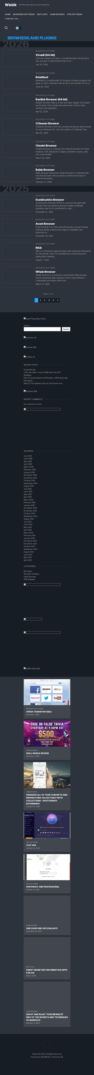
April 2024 (28, 530)
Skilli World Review (37, 753)
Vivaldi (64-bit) (45, 55)
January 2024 (29, 538)
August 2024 (29, 519)
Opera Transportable (39, 711)
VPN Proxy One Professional (42, 887)
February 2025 (29, 502)
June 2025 (28, 491)
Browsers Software (24, 14)
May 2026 (28, 461)
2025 (15, 189)
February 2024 (29, 535)
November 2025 (30, 478)
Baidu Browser (45, 169)
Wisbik (10, 5)
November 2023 (30, 544)
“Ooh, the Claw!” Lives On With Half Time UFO (42, 372)
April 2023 (28, 560)
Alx (61, 1057)
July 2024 (28, 522)
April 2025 (28, 497)
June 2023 (28, 555)
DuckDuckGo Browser (50, 199)
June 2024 (28, 524)
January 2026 (29, 472)
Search (26, 326)
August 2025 (29, 486)
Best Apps (42, 14)
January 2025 (29, 505)
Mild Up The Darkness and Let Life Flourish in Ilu (43, 383)
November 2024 (30, 511)
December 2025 (30, 475)
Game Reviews (57, 14)
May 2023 (28, 557)
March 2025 (28, 500)
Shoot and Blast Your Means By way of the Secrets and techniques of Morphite (47, 1017)
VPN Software (74, 14)
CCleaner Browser (47, 123)
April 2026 (28, 464)
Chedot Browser (46, 145)
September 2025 (30, 483)
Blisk (39, 247)
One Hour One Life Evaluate (42, 928)
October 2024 (29, 513)
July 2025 (28, 489)
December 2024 (30, 508)
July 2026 (28, 456)
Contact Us (11, 19)
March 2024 (28, 533)
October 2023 (29, 546)
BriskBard (42, 77)
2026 (15, 44)
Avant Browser (45, 223)
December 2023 (30, 541)
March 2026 (28, 467)
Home (8, 14)
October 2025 (29, 480)
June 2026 (28, 459)
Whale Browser (45, 271)
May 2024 (28, 527)
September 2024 (30, 516)
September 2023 (30, 549)
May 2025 (28, 494)
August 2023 (29, 552)
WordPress (46, 1057)
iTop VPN (31, 845)
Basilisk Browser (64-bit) (51, 99)
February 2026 (30, 469)
